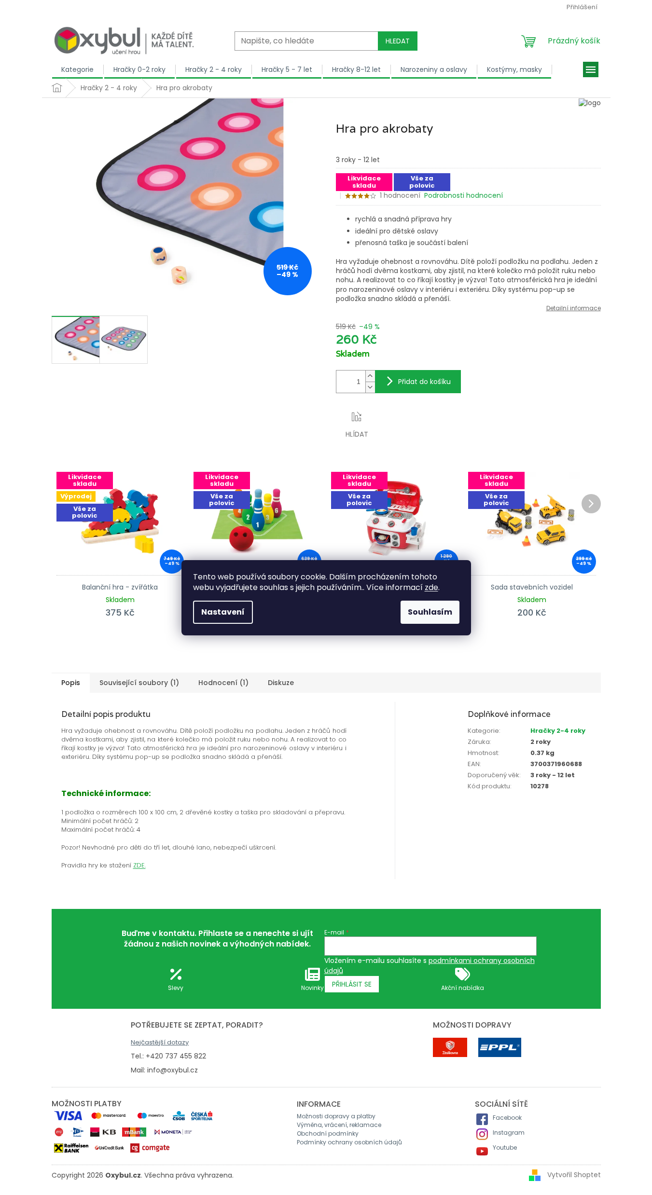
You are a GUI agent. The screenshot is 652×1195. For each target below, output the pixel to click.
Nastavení (223, 612)
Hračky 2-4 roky (557, 730)
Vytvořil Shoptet (574, 1175)
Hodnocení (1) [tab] (223, 682)
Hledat (398, 41)
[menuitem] (78, 69)
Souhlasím (430, 612)
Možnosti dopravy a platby (336, 1116)
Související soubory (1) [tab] (139, 682)
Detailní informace (573, 308)
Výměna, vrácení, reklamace (339, 1125)
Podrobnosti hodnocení (463, 195)
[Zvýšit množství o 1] (370, 376)
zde (431, 587)
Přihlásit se (352, 984)
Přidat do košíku (424, 381)
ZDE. (139, 865)
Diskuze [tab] (281, 682)
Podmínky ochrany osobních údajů (349, 1142)
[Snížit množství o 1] (370, 387)
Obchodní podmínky (328, 1133)
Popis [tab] (70, 682)
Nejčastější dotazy (160, 1042)
